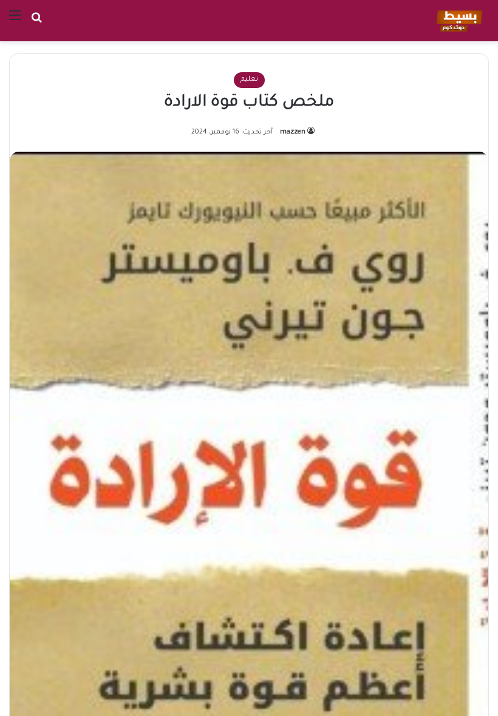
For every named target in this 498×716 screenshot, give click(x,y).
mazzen (292, 132)
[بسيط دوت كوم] (457, 20)
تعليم (249, 80)
